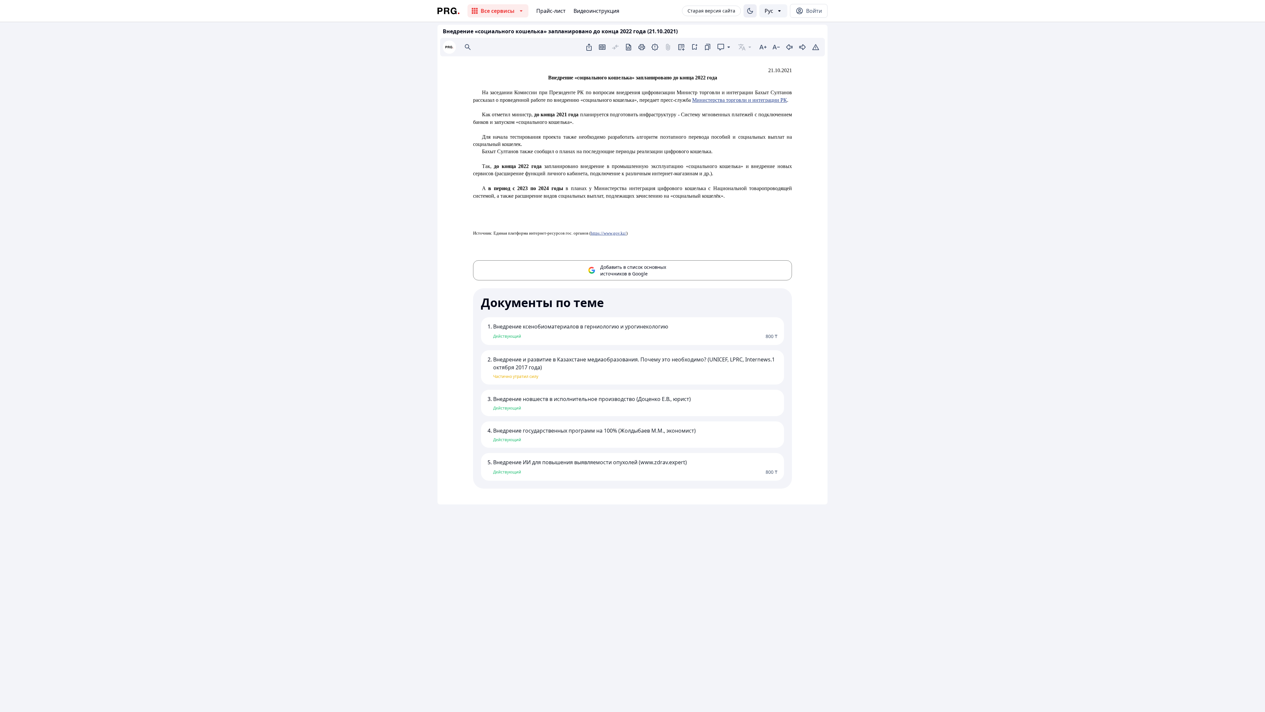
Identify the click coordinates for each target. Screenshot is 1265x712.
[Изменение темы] (750, 10)
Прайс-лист (551, 10)
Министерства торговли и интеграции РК (739, 100)
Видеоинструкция (596, 10)
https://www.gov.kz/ (608, 233)
